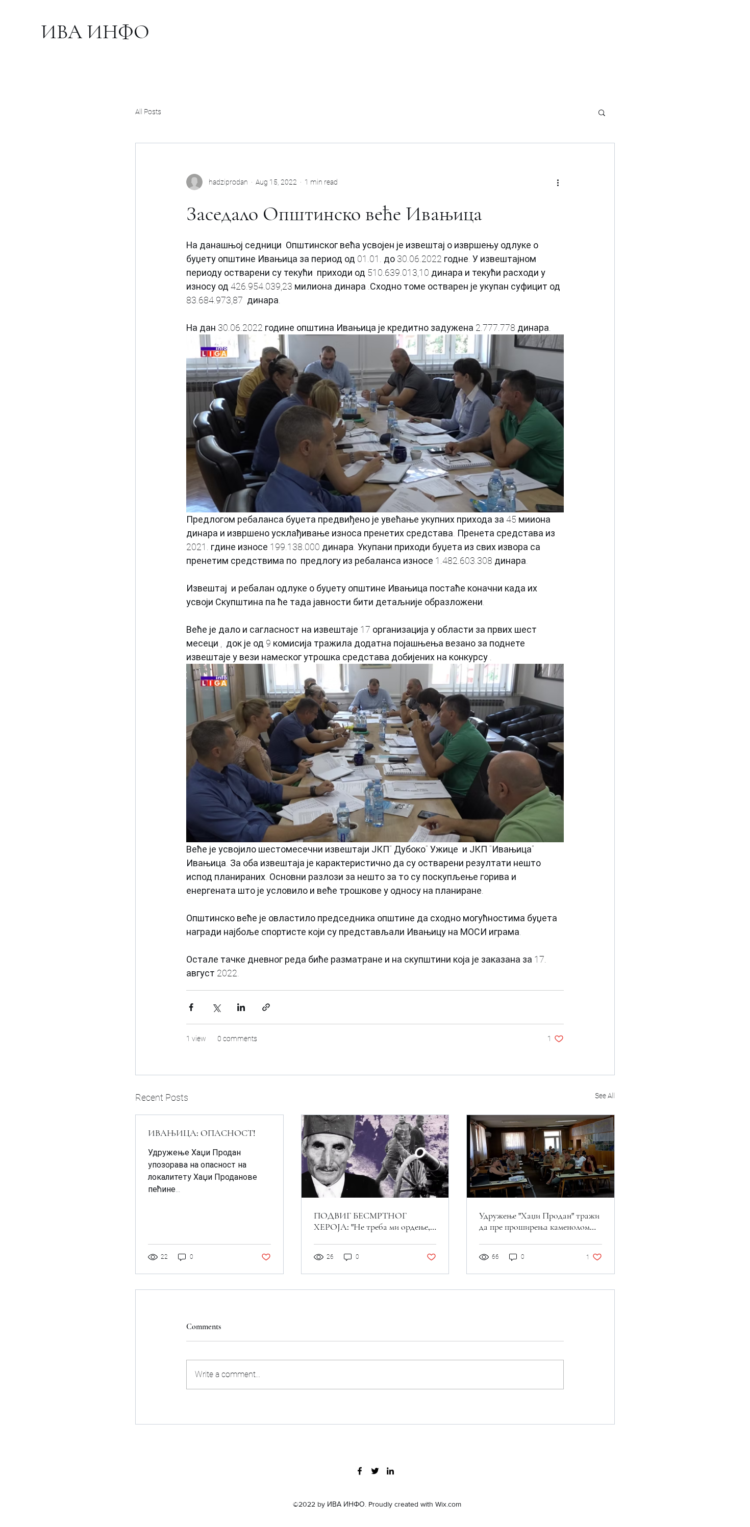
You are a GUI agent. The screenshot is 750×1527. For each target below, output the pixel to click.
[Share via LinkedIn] (241, 1007)
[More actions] (558, 182)
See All (605, 1096)
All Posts (148, 112)
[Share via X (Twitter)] (216, 1007)
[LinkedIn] (390, 1471)
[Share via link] (266, 1007)
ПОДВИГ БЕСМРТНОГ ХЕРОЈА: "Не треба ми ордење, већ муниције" (372, 1221)
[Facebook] (360, 1471)
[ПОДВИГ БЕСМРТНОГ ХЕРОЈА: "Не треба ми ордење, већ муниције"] (375, 1156)
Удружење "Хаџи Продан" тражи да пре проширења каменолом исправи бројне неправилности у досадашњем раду (539, 1221)
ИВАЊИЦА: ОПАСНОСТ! (202, 1132)
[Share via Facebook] (191, 1007)
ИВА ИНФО (95, 31)
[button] (602, 112)
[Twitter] (375, 1471)
